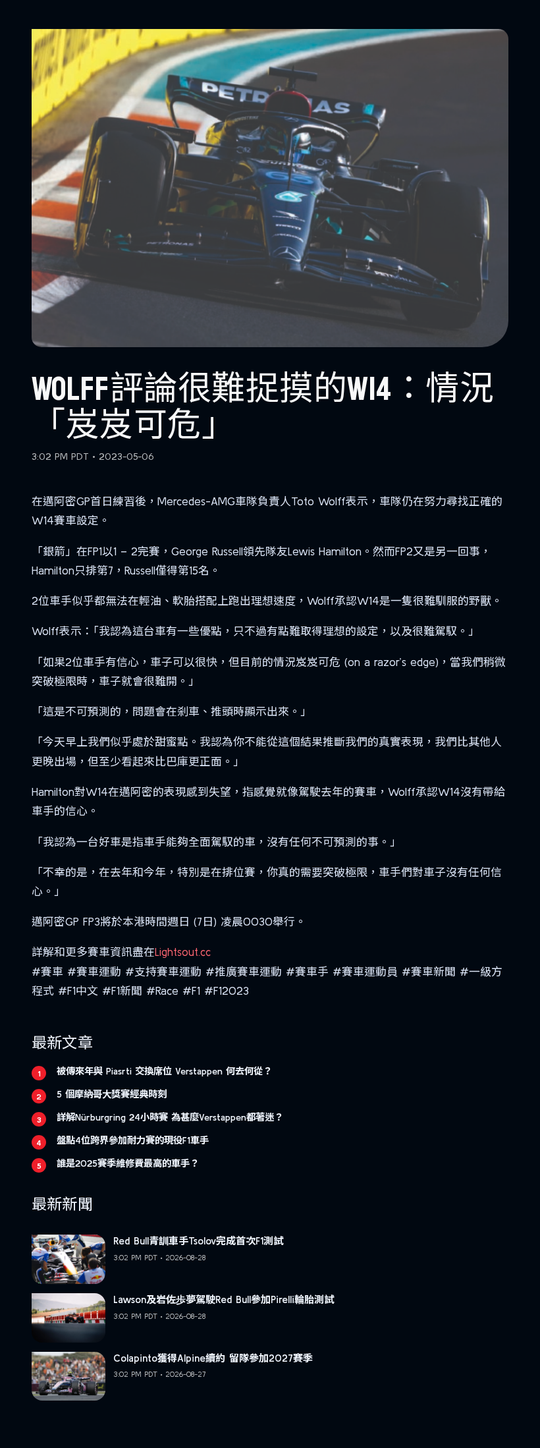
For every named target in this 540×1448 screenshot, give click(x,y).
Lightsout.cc (183, 951)
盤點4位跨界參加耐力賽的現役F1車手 (133, 1140)
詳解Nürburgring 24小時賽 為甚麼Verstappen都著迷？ (170, 1117)
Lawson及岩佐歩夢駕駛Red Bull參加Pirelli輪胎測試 (223, 1299)
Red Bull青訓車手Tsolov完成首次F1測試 (198, 1240)
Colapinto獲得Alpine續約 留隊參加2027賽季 (213, 1358)
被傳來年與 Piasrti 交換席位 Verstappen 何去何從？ (164, 1071)
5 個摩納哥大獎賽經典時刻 (112, 1094)
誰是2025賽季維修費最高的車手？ (128, 1163)
